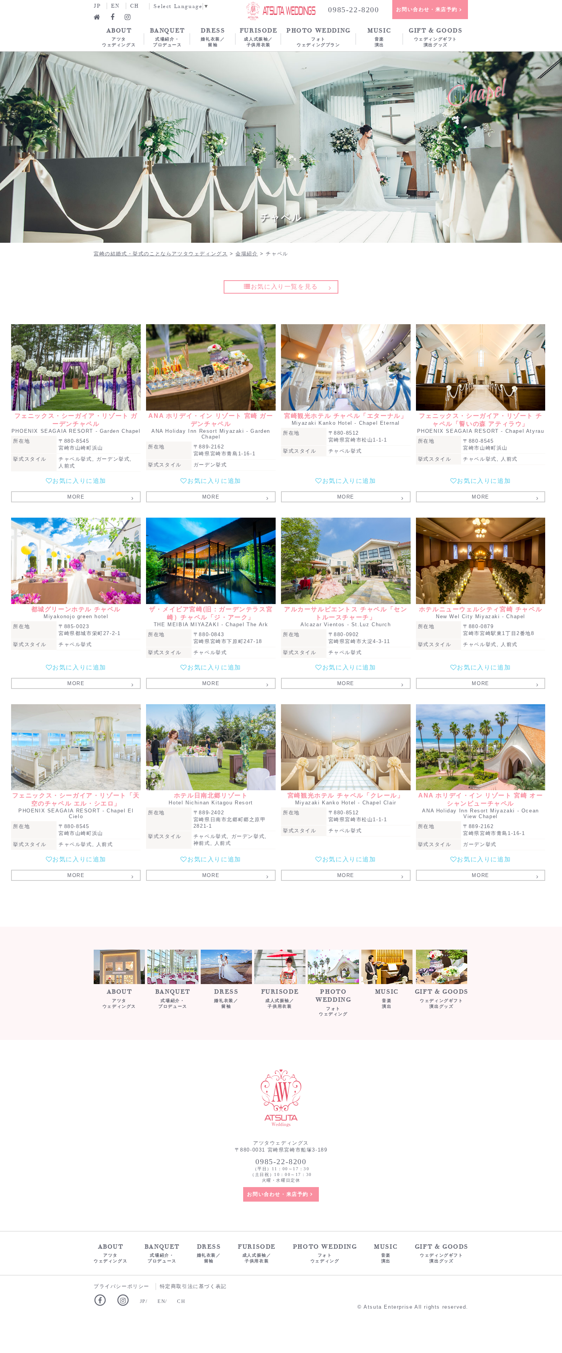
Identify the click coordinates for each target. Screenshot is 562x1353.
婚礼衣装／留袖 (213, 37)
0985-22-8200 (353, 9)
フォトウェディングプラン (318, 37)
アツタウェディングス (119, 37)
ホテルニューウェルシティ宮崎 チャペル (480, 609)
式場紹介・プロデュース (167, 37)
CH (134, 6)
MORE (75, 497)
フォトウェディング (333, 1002)
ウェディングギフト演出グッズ (435, 37)
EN (115, 6)
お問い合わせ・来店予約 (427, 9)
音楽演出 (379, 37)
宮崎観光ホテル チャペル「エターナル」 (345, 416)
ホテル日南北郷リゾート (211, 795)
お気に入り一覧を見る (284, 286)
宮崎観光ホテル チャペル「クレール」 (345, 795)
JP (97, 6)
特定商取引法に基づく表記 (193, 1286)
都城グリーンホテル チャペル (76, 609)
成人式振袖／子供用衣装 (259, 37)
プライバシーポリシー (121, 1286)
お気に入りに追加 (79, 481)
